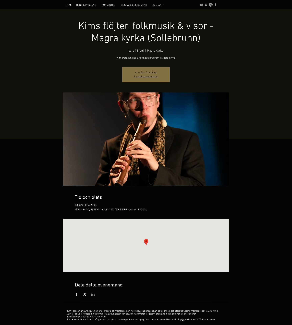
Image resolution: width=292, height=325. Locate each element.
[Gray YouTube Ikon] (201, 5)
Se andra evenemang (146, 76)
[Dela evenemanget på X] (84, 294)
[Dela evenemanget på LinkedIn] (93, 294)
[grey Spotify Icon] (206, 5)
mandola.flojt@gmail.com (181, 319)
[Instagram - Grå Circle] (211, 5)
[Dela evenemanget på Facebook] (76, 294)
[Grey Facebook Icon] (215, 5)
